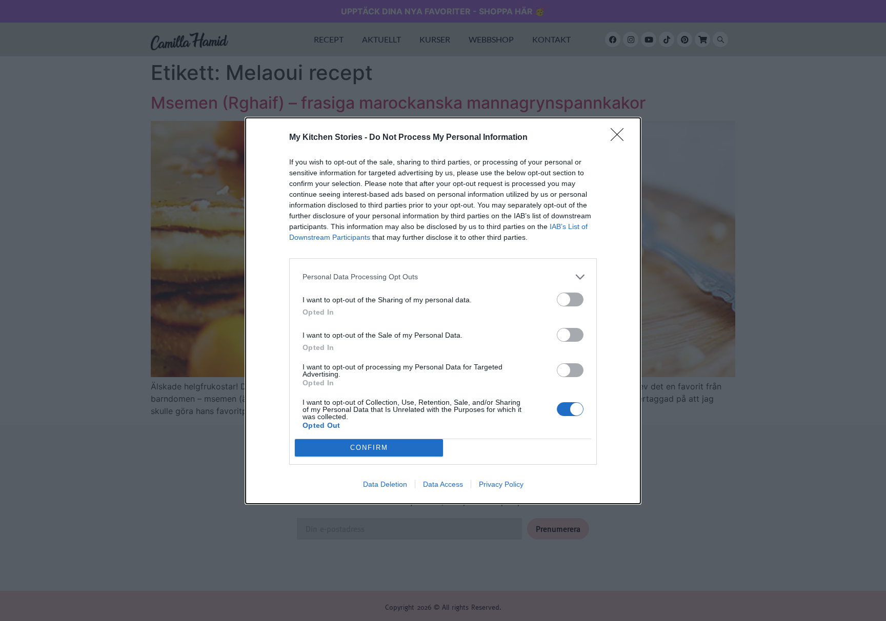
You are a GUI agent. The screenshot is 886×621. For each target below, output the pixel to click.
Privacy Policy (501, 484)
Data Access (443, 484)
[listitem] (443, 277)
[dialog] (443, 311)
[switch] (570, 299)
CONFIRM (369, 447)
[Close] (620, 138)
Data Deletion (385, 484)
